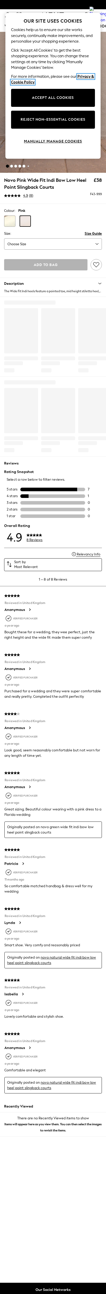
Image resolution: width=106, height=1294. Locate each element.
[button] (7, 166)
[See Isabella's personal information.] (23, 994)
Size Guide (93, 233)
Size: (7, 233)
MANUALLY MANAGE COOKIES (53, 141)
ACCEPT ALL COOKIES (53, 98)
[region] (53, 86)
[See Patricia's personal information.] (23, 864)
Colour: (9, 211)
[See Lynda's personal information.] (20, 923)
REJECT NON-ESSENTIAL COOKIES (53, 119)
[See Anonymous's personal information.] (30, 610)
